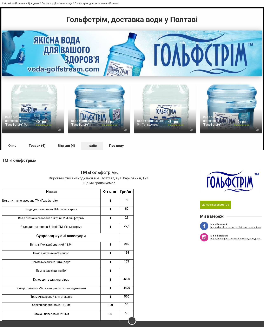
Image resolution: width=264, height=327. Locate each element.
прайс (92, 146)
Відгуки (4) (66, 146)
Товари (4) (37, 146)
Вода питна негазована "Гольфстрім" (212, 120)
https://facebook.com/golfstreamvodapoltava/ (235, 227)
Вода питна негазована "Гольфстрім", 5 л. (17, 120)
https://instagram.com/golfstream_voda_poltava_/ (236, 238)
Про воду (116, 146)
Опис (12, 146)
